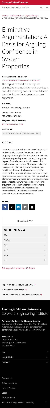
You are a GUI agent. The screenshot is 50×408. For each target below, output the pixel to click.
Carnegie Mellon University (21, 402)
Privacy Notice (8, 388)
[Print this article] (32, 207)
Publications (16, 15)
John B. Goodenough (10, 80)
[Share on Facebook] (5, 207)
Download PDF (25, 221)
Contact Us (7, 378)
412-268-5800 (8, 345)
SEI (3, 352)
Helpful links (7, 357)
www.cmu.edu (8, 397)
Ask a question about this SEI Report (18, 268)
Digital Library (31, 15)
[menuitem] (16, 7)
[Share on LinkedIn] (18, 207)
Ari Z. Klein (36, 80)
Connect (6, 362)
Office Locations (9, 383)
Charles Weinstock (23, 80)
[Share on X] (12, 207)
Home (5, 15)
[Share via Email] (25, 207)
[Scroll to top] (46, 402)
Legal (4, 392)
